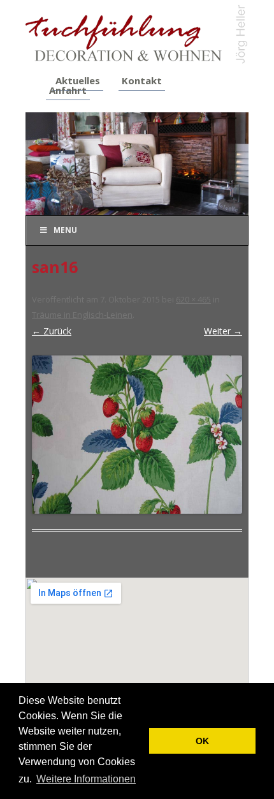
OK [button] (202, 741)
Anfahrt (68, 90)
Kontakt (142, 80)
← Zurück (51, 331)
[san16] (137, 434)
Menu (65, 230)
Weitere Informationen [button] (86, 778)
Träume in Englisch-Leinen (82, 314)
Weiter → (223, 331)
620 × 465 (193, 299)
